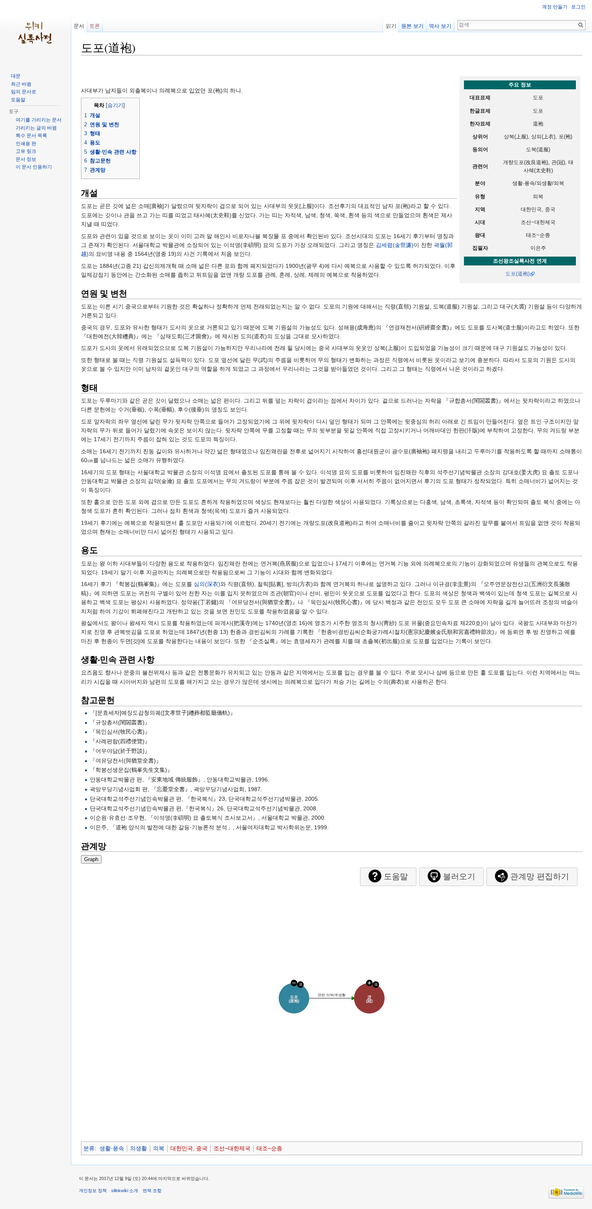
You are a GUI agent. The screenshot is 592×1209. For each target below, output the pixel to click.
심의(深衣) (207, 584)
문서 (79, 26)
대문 (16, 76)
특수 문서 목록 (31, 135)
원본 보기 (412, 26)
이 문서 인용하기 (34, 167)
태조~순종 (269, 1148)
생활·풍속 (111, 1148)
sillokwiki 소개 (124, 1190)
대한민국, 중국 (188, 1148)
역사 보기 (440, 26)
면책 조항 (152, 1190)
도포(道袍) (517, 274)
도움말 (18, 100)
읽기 (391, 26)
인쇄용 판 (26, 143)
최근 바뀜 (21, 84)
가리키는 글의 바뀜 (36, 128)
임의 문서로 (23, 92)
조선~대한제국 (231, 1148)
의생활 (138, 1148)
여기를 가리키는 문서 (39, 120)
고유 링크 (26, 151)
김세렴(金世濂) (395, 245)
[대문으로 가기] (35, 32)
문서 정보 (26, 159)
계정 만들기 (554, 7)
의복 (158, 1148)
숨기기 (115, 105)
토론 (94, 26)
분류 (89, 1148)
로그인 (578, 7)
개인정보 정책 (93, 1190)
